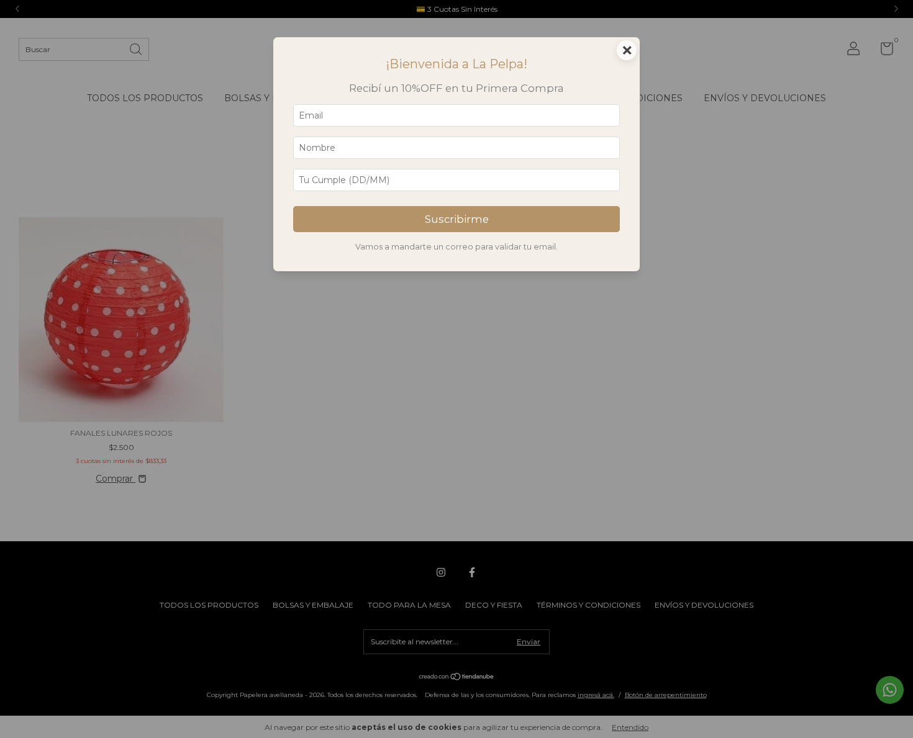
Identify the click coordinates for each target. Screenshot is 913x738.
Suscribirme (457, 219)
